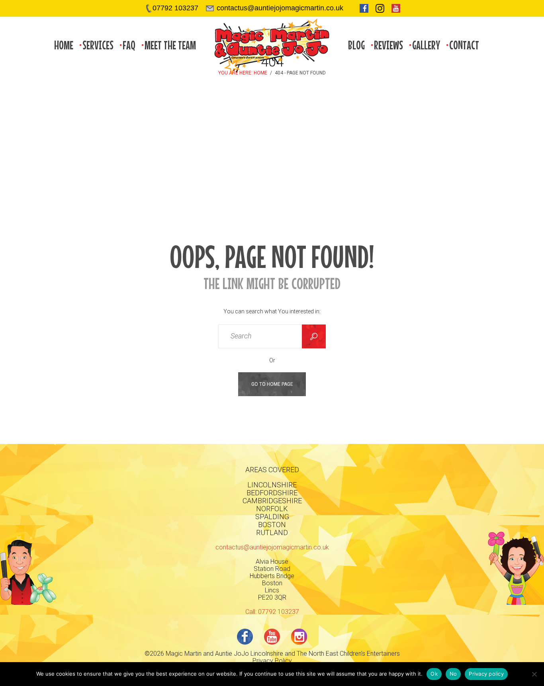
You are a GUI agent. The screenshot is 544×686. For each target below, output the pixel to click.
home (63, 45)
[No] (534, 674)
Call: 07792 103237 (272, 612)
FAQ (129, 45)
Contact (464, 45)
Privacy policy (486, 673)
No (453, 673)
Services (97, 45)
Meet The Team (170, 45)
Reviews (388, 45)
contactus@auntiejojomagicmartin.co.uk (272, 547)
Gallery (426, 45)
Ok (434, 673)
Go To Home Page (272, 384)
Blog (356, 45)
